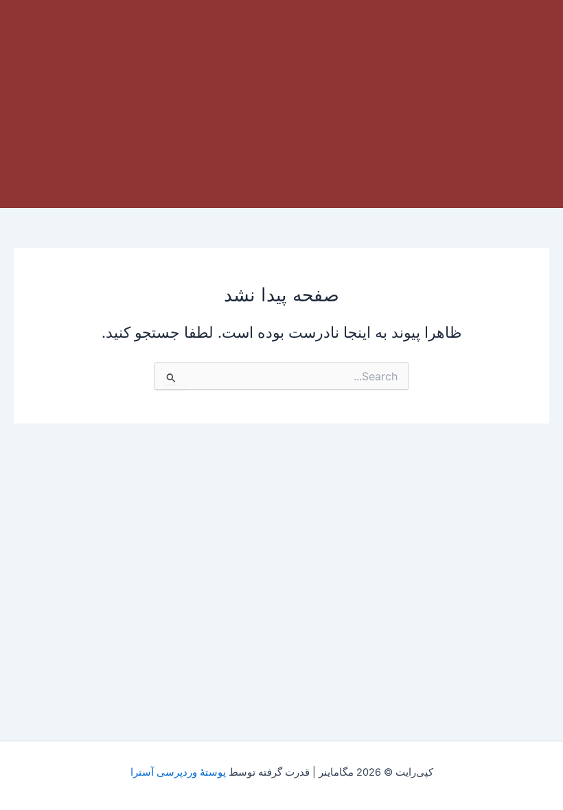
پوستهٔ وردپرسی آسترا (178, 772)
